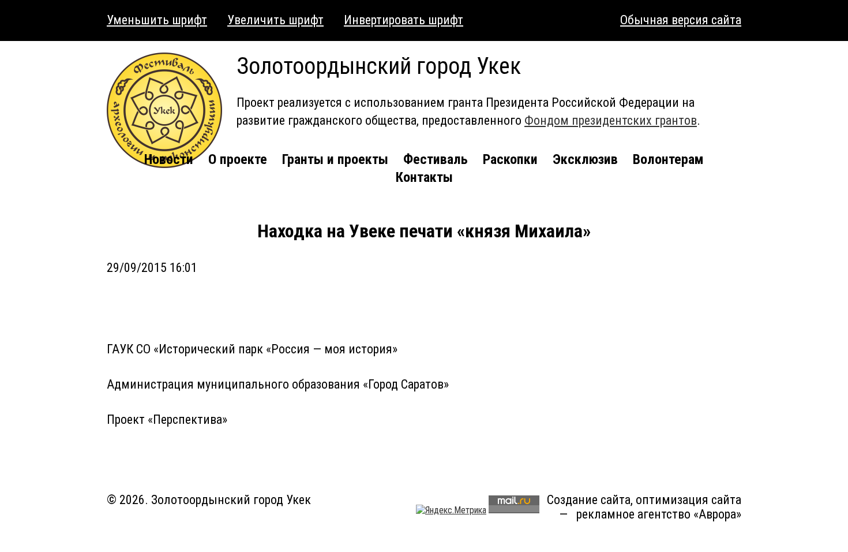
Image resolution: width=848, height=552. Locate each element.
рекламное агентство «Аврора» (658, 514)
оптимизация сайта (688, 500)
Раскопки (510, 159)
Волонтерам (668, 159)
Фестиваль (435, 159)
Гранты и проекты (335, 159)
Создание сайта (589, 500)
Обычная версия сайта (680, 20)
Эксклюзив (585, 159)
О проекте (237, 159)
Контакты (424, 177)
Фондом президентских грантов (610, 120)
